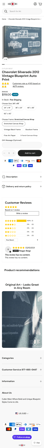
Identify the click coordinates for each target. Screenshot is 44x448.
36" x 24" (18, 108)
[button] (22, 11)
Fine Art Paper (10, 135)
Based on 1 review (12, 210)
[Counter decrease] (4, 153)
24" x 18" (7, 108)
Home (4, 19)
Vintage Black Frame (12, 129)
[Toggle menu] (4, 4)
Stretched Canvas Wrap (13, 123)
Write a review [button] (22, 213)
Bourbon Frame (32, 129)
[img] (19, 248)
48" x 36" (30, 108)
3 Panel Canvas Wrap (29, 135)
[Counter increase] (13, 153)
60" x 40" (7, 113)
